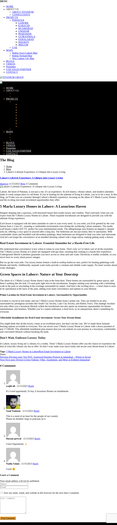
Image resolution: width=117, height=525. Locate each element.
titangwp (4, 183)
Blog (8, 169)
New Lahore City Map (23, 58)
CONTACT (12, 72)
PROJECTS (12, 17)
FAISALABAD (26, 39)
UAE (14, 47)
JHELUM (23, 44)
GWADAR (23, 31)
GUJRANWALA (26, 36)
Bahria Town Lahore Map (24, 53)
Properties (11, 66)
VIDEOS (10, 64)
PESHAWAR (25, 34)
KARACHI (24, 25)
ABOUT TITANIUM (23, 12)
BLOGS (10, 61)
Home (9, 166)
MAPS (9, 50)
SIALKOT (23, 42)
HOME (9, 6)
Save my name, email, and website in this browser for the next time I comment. (41, 493)
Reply (31, 386)
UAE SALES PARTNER (18, 69)
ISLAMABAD (25, 28)
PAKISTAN (18, 20)
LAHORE (23, 23)
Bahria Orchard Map (22, 55)
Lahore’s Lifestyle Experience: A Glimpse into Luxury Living (31, 178)
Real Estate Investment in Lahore (55, 351)
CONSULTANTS (21, 14)
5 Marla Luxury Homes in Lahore (22, 351)
